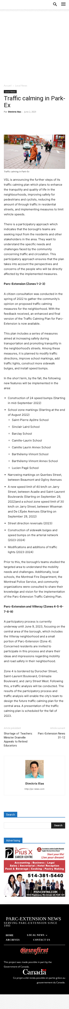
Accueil (8, 85)
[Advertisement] (34, 45)
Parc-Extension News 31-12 (51, 735)
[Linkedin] (43, 125)
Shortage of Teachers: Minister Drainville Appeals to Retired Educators (18, 739)
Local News (21, 85)
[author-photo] (34, 778)
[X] (16, 125)
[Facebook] (8, 125)
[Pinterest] (25, 125)
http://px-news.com (34, 789)
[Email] (52, 125)
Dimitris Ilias (14, 111)
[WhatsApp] (34, 125)
